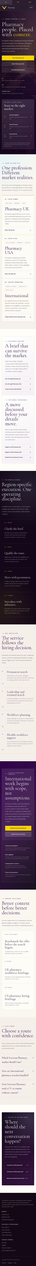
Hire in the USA (6, 1230)
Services (4, 1243)
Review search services (18, 834)
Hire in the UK (5, 1227)
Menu (31, 7)
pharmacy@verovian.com (8, 1250)
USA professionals (7, 1235)
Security (4, 1263)
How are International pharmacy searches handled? (15, 1073)
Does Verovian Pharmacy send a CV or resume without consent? (14, 1088)
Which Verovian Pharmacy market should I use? (14, 1060)
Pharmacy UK (5, 1214)
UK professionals (6, 1232)
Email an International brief (18, 828)
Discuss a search (6, 1248)
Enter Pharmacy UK (18, 58)
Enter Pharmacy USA (18, 64)
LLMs (15, 1263)
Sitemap (10, 1263)
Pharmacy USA (6, 1217)
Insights (4, 1245)
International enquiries (18, 70)
